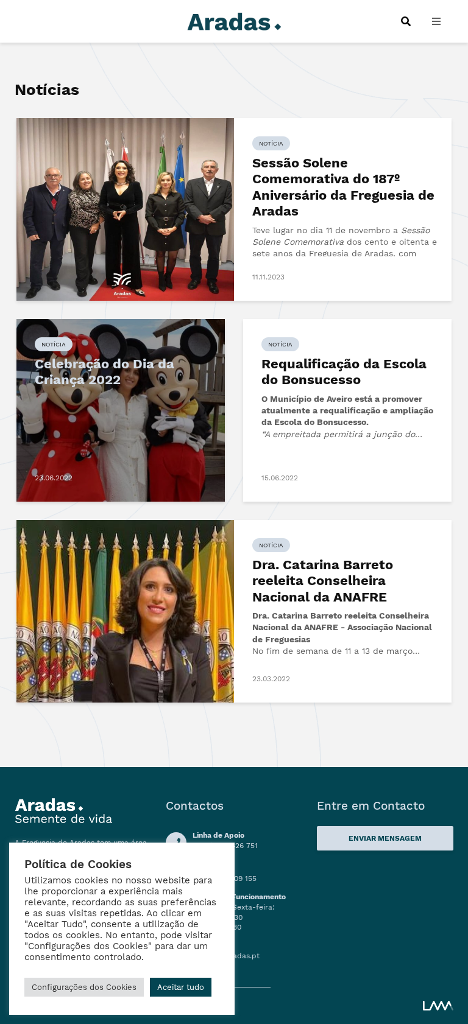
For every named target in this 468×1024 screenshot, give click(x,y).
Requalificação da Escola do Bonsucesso (344, 371)
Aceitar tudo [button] (180, 987)
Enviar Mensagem (385, 838)
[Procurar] (405, 21)
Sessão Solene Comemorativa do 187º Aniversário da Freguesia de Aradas (343, 187)
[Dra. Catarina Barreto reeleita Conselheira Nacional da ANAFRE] (125, 610)
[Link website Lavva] (438, 1005)
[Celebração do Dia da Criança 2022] (120, 409)
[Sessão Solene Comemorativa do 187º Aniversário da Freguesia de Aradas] (125, 208)
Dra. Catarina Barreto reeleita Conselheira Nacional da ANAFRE (322, 581)
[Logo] (234, 20)
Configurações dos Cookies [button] (84, 987)
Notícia (271, 143)
